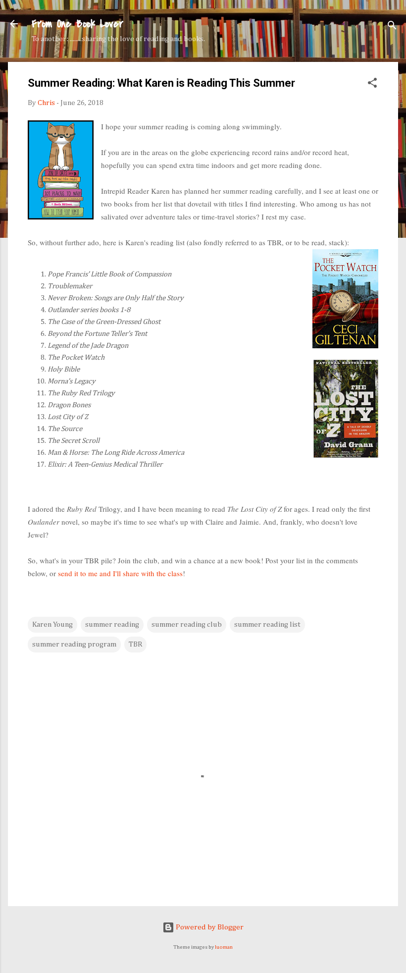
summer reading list (267, 624)
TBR (135, 644)
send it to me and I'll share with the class (120, 573)
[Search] (392, 27)
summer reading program (74, 644)
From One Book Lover (77, 24)
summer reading (112, 624)
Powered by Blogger (209, 927)
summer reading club (187, 624)
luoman (224, 947)
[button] (372, 85)
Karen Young (52, 624)
